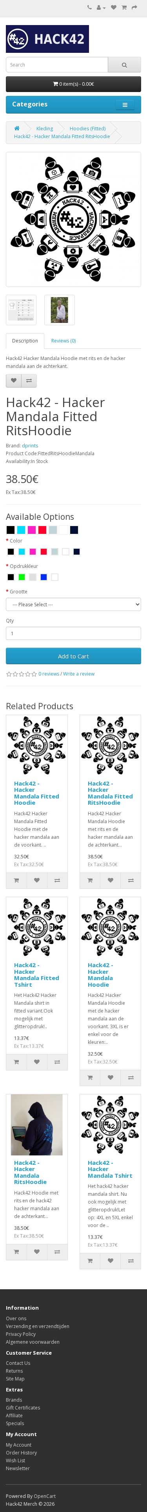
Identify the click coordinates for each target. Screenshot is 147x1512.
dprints (30, 445)
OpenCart (45, 1496)
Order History (21, 1452)
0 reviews (48, 673)
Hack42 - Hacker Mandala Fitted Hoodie (36, 793)
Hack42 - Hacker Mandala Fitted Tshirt (36, 974)
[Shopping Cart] (124, 7)
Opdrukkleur (24, 566)
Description (25, 340)
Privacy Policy (21, 1334)
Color (16, 540)
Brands (14, 1400)
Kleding (44, 128)
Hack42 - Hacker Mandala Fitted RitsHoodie (62, 136)
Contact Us (18, 1363)
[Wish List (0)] (113, 7)
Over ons (16, 1318)
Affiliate (14, 1415)
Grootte (18, 591)
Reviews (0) (63, 340)
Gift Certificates (23, 1407)
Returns (14, 1371)
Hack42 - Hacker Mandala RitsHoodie (30, 1172)
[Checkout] (134, 7)
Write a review (78, 673)
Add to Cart (73, 656)
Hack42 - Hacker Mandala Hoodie (100, 974)
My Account (18, 1445)
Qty (10, 620)
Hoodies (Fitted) (87, 128)
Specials (15, 1423)
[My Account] (101, 7)
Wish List (15, 1460)
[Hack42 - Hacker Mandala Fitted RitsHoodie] (73, 219)
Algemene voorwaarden (33, 1342)
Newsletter (18, 1468)
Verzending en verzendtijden (37, 1326)
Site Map (15, 1378)
